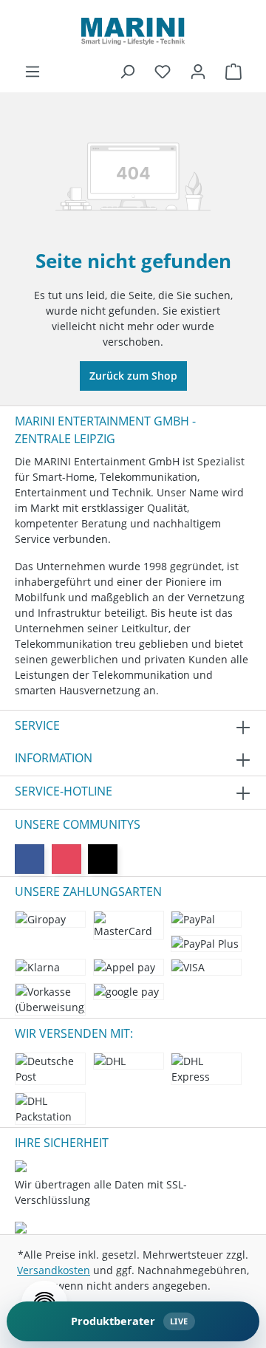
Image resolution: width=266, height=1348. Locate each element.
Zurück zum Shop (133, 376)
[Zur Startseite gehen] (133, 31)
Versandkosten (53, 1270)
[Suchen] (127, 71)
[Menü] (32, 71)
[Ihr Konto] (198, 71)
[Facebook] (29, 859)
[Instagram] (66, 859)
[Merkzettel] (162, 71)
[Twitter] (102, 859)
